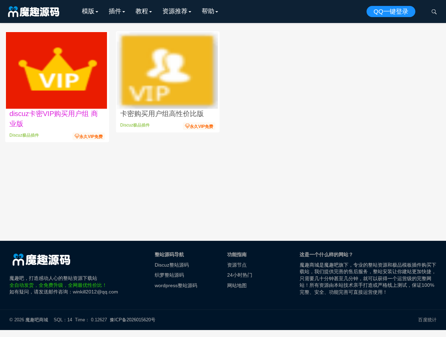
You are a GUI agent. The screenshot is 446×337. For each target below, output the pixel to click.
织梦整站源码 (169, 275)
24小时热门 (239, 275)
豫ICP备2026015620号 (134, 319)
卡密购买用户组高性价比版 (162, 113)
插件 (115, 11)
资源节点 (237, 265)
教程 (142, 11)
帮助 (208, 11)
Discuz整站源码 (172, 265)
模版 (88, 11)
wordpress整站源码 (176, 285)
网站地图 (237, 285)
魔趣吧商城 (36, 319)
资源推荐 (174, 11)
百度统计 (427, 319)
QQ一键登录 (391, 11)
